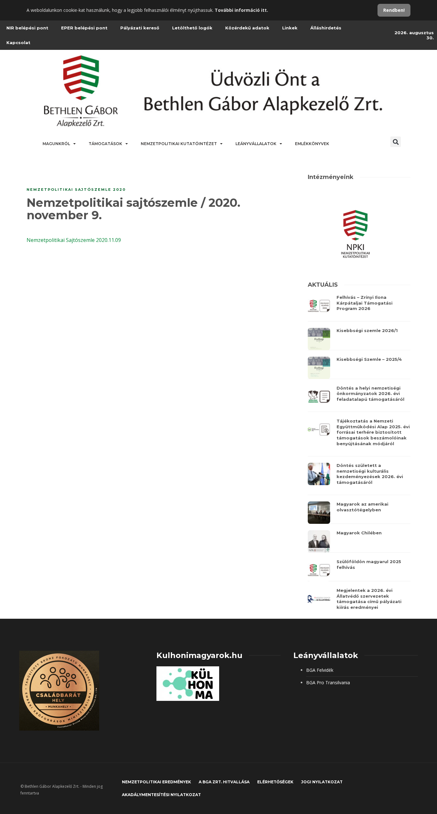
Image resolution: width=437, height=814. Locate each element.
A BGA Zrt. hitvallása (224, 781)
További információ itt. (241, 10)
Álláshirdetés (325, 27)
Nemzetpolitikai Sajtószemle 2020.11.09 (74, 240)
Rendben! (394, 10)
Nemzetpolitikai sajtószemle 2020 (76, 189)
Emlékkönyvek (312, 143)
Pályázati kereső (139, 27)
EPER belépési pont (84, 27)
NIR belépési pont (27, 27)
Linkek (290, 27)
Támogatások (105, 143)
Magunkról (56, 143)
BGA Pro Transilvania (328, 682)
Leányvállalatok (255, 143)
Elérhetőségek (275, 781)
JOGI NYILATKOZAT (322, 781)
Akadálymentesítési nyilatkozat (161, 794)
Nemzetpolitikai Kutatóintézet (179, 143)
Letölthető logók (192, 27)
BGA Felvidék (319, 670)
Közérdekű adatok (247, 27)
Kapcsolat (18, 42)
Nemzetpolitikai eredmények (156, 781)
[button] (395, 141)
